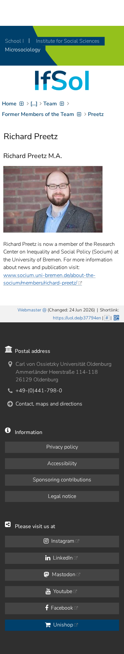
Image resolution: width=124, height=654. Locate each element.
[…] (33, 103)
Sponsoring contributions (62, 479)
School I (15, 41)
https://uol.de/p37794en (77, 318)
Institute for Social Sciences (68, 41)
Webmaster (29, 310)
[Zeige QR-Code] (115, 317)
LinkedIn (62, 558)
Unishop (62, 624)
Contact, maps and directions (49, 404)
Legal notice (62, 496)
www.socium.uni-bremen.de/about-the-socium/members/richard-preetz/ (49, 279)
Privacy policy (62, 447)
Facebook (61, 608)
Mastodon (63, 574)
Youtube (62, 591)
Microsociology (22, 49)
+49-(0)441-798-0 (39, 390)
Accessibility (62, 463)
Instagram (62, 541)
